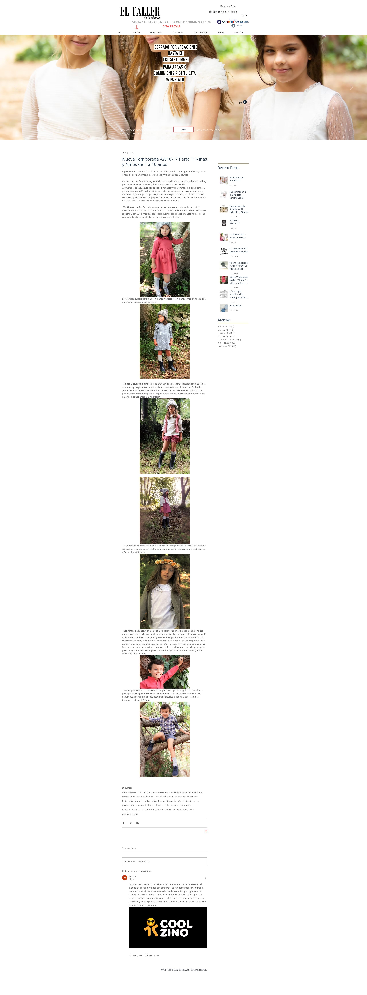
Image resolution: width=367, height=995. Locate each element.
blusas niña (192, 796)
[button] (243, 102)
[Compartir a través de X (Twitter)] (130, 822)
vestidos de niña (145, 796)
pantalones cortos (185, 809)
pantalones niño (130, 814)
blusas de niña (174, 801)
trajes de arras (129, 792)
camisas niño (147, 809)
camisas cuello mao (165, 809)
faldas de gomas (191, 801)
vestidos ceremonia (181, 805)
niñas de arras (158, 801)
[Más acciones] (205, 877)
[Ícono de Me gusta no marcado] (131, 955)
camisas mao (128, 796)
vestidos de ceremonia (158, 792)
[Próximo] (351, 87)
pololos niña (128, 805)
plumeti (138, 801)
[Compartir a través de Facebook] (123, 822)
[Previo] (15, 87)
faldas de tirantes (130, 809)
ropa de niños (195, 792)
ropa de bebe (161, 796)
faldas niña (127, 801)
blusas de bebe (162, 805)
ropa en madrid (179, 792)
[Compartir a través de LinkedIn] (137, 822)
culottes (142, 792)
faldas (147, 801)
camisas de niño (177, 796)
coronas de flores (144, 805)
